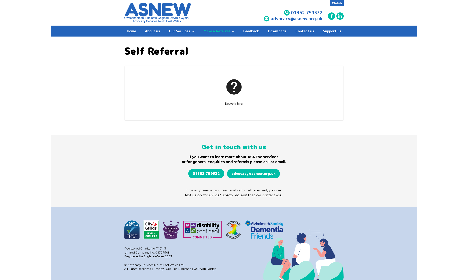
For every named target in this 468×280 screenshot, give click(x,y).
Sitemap (185, 269)
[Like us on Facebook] (331, 16)
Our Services (180, 30)
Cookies (171, 269)
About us (152, 30)
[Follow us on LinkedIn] (340, 16)
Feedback (251, 30)
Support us (332, 30)
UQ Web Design (205, 269)
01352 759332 (306, 12)
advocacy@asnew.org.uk (296, 19)
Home (131, 30)
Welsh (337, 3)
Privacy (159, 269)
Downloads (277, 30)
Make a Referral (217, 30)
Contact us (304, 30)
